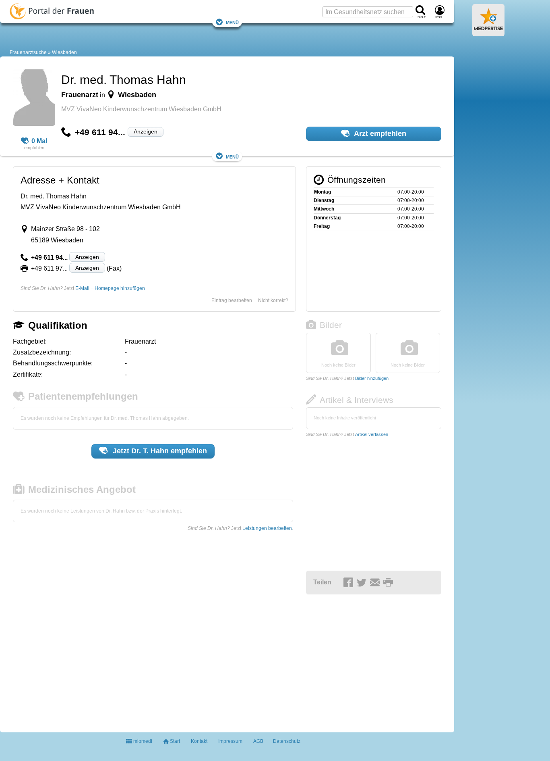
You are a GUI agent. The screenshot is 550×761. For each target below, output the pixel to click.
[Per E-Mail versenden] (376, 583)
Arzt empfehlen (379, 133)
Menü (232, 22)
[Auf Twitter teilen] (363, 583)
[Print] (389, 583)
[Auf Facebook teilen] (349, 583)
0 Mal (39, 141)
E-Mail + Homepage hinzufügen (110, 288)
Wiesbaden (64, 52)
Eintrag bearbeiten (231, 300)
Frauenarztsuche (28, 52)
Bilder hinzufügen (372, 378)
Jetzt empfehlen (159, 451)
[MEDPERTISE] (488, 33)
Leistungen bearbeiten (267, 528)
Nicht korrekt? (273, 300)
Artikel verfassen (371, 434)
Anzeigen (145, 131)
